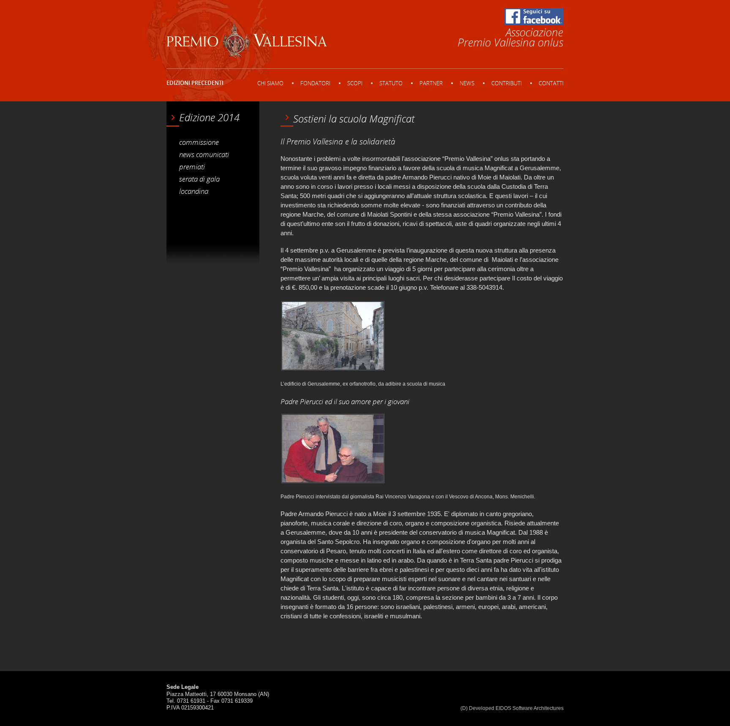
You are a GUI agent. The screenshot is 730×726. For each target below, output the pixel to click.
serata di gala (199, 179)
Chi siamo (270, 83)
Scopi (354, 83)
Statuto (391, 83)
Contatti (551, 83)
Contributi (506, 83)
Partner (431, 83)
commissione (199, 142)
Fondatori (315, 83)
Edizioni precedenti (194, 83)
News (467, 83)
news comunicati (204, 154)
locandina (193, 191)
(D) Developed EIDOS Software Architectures (512, 708)
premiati (192, 166)
